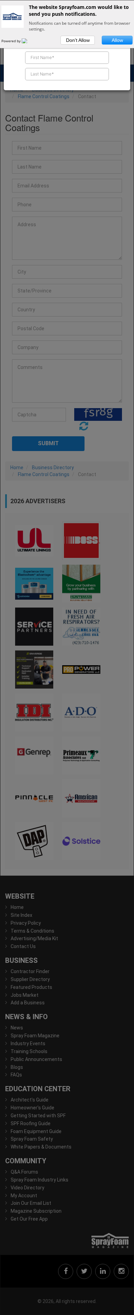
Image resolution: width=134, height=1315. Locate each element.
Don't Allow (78, 40)
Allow (117, 40)
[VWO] (28, 40)
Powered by (11, 40)
